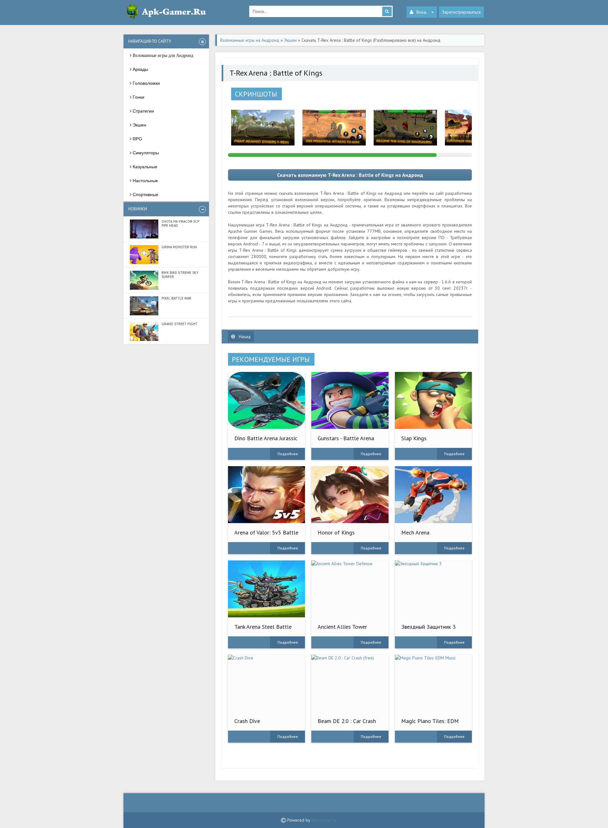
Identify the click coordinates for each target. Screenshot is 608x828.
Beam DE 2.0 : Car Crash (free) (347, 724)
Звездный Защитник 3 (428, 626)
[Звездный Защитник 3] (433, 588)
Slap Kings (414, 438)
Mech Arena (415, 532)
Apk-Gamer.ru (324, 820)
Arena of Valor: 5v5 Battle (266, 532)
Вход (421, 12)
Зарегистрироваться (461, 12)
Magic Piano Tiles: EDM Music (430, 724)
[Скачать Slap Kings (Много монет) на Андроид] (433, 400)
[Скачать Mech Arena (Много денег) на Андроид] (433, 494)
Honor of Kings (336, 532)
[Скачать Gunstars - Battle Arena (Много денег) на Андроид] (349, 400)
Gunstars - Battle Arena (346, 438)
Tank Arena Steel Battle (263, 626)
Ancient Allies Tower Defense (342, 630)
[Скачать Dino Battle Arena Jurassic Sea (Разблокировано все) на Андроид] (266, 400)
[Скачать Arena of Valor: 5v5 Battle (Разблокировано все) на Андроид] (266, 494)
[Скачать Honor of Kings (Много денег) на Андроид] (349, 494)
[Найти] (387, 11)
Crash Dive (247, 721)
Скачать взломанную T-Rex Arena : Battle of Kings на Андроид (350, 175)
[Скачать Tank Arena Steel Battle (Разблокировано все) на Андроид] (266, 588)
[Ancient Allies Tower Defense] (349, 588)
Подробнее (287, 453)
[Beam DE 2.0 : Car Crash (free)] (349, 683)
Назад (244, 336)
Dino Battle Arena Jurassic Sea (265, 441)
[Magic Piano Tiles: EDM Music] (433, 683)
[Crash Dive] (266, 683)
